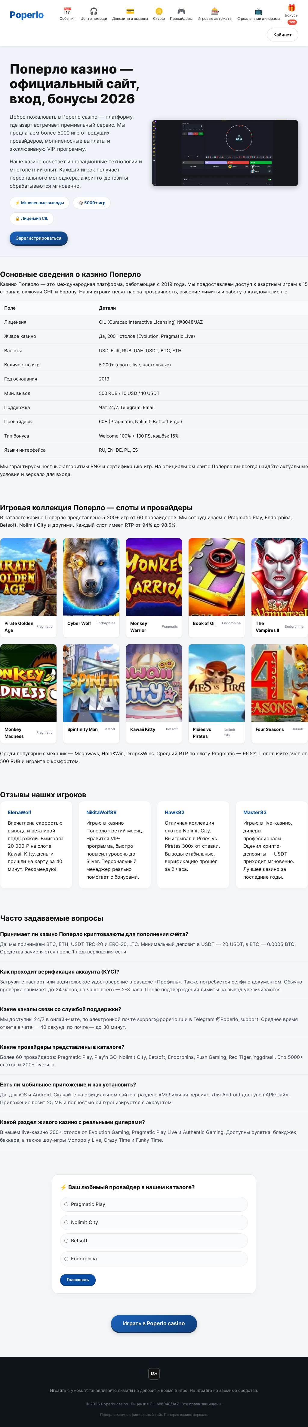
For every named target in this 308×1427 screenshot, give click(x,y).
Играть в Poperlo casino (154, 1323)
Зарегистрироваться (38, 238)
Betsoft (79, 1241)
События (67, 14)
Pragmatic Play (88, 1204)
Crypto (159, 14)
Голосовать (78, 1279)
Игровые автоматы (215, 14)
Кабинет (282, 34)
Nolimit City (84, 1222)
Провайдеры (181, 14)
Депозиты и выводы (130, 14)
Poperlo (27, 14)
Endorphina (84, 1259)
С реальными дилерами (258, 14)
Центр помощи (94, 14)
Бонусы (291, 14)
